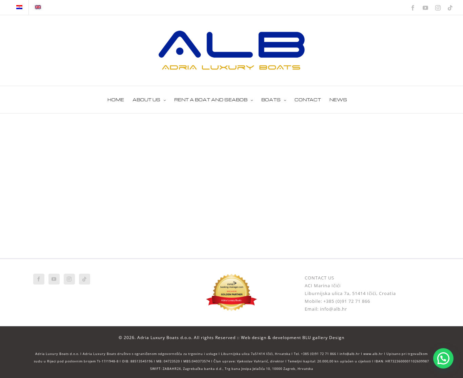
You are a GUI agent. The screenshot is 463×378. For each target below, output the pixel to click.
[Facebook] (38, 279)
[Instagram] (69, 279)
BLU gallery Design (323, 337)
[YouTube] (54, 279)
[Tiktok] (84, 279)
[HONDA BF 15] (96, 130)
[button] (443, 358)
